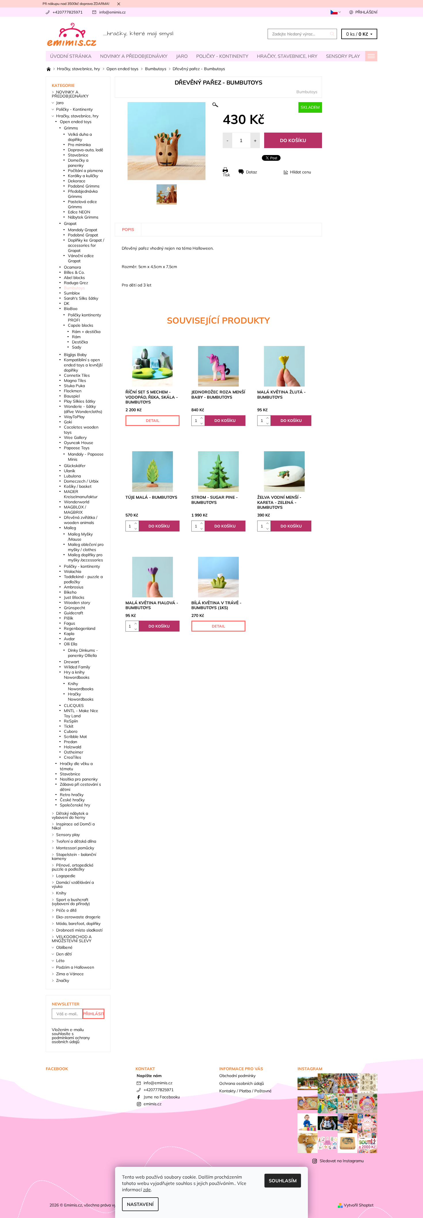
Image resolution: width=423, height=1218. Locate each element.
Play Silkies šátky (79, 401)
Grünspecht (74, 607)
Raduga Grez (76, 282)
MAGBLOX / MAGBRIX (75, 509)
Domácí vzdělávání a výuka (73, 884)
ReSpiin (71, 721)
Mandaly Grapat (82, 229)
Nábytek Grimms (83, 217)
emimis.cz (152, 1103)
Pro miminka (79, 144)
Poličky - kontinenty (82, 566)
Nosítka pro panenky (79, 779)
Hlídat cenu (300, 172)
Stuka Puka (74, 385)
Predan (70, 741)
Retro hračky (71, 794)
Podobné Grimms (84, 186)
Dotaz (251, 172)
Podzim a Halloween (75, 967)
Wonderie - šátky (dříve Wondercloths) (83, 409)
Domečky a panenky (78, 163)
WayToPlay (74, 416)
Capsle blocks (80, 325)
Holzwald (72, 746)
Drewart (71, 661)
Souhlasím (283, 1180)
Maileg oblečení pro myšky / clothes (86, 547)
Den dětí (64, 954)
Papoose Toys (76, 447)
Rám (76, 336)
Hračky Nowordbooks (81, 696)
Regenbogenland (79, 628)
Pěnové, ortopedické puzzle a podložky (73, 867)
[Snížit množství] (203, 423)
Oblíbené (64, 947)
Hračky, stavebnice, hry (287, 56)
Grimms (71, 128)
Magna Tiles (75, 380)
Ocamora (72, 267)
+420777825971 (68, 12)
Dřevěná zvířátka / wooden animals (80, 520)
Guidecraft (73, 612)
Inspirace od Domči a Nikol (73, 826)
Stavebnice (78, 155)
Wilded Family (77, 667)
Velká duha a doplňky (80, 137)
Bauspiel (72, 396)
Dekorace (76, 180)
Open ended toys (76, 121)
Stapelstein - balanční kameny (74, 856)
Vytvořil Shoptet (359, 1205)
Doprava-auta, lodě (85, 149)
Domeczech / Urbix (81, 481)
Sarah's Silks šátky (81, 298)
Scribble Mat (75, 736)
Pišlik (68, 618)
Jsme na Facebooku (162, 1097)
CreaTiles (72, 757)
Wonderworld (76, 501)
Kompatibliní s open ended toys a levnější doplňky (83, 365)
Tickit (68, 726)
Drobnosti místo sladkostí (79, 930)
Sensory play (343, 56)
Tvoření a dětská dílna (76, 841)
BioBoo (70, 308)
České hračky (72, 799)
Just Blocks (74, 597)
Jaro (182, 56)
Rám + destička (86, 331)
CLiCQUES (74, 705)
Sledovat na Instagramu (342, 1160)
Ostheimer (73, 752)
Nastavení (140, 1204)
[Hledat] (332, 34)
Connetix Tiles (77, 375)
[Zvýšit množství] (203, 418)
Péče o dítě (66, 910)
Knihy (61, 893)
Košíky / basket (78, 486)
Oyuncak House (78, 442)
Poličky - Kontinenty (222, 56)
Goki (68, 422)
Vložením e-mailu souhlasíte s (71, 1036)
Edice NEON (79, 212)
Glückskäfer (74, 465)
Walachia (72, 571)
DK (66, 303)
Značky (62, 980)
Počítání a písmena (85, 170)
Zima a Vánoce (70, 973)
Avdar (69, 638)
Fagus (69, 623)
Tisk (226, 174)
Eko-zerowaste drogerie (78, 916)
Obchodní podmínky (237, 1075)
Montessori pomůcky (75, 847)
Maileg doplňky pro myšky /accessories (85, 557)
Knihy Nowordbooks (81, 686)
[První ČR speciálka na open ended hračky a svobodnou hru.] (49, 68)
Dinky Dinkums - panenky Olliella (83, 653)
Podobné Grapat (83, 235)
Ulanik (69, 470)
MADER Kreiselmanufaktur (81, 494)
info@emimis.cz (112, 12)
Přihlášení (366, 12)
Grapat (70, 223)
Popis (128, 229)
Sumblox (72, 293)
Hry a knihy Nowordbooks (76, 675)
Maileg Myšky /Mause (80, 536)
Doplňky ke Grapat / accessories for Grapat (86, 245)
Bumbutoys (306, 91)
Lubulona (72, 476)
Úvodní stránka (71, 56)
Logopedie (65, 875)
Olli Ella (70, 644)
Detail (152, 420)
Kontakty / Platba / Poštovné (245, 1090)
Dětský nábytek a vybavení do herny (70, 815)
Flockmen (72, 390)
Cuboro (70, 731)
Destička (80, 342)
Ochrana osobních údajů (241, 1083)
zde (147, 1189)
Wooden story (77, 602)
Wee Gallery (75, 437)
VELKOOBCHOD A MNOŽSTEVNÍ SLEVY (72, 938)
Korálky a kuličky (83, 175)
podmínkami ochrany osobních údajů (71, 1039)
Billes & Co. (74, 272)
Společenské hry (75, 805)
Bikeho (70, 592)
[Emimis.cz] (111, 33)
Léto (60, 960)
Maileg (70, 527)
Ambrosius (73, 587)
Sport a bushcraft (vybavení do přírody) (71, 901)
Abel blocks (74, 277)
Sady (76, 347)
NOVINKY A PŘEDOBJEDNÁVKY (133, 56)
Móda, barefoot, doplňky (78, 923)
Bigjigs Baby (75, 354)
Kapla (69, 633)
